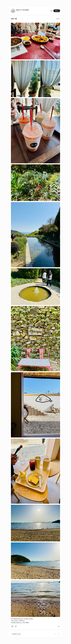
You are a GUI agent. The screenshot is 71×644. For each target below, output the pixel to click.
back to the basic (22, 10)
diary (12, 20)
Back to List (17, 634)
